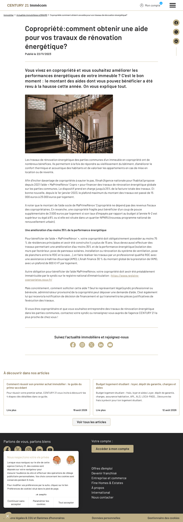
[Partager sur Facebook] (176, 22)
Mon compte (152, 5)
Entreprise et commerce (109, 478)
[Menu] (173, 4)
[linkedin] (39, 449)
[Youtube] (110, 345)
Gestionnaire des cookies (163, 518)
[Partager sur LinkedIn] (176, 41)
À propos (98, 488)
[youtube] (50, 449)
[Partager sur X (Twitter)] (176, 32)
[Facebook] (73, 345)
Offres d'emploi (102, 468)
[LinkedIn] (101, 345)
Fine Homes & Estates (107, 483)
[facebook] (7, 449)
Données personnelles (106, 518)
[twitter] (17, 449)
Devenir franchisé (104, 473)
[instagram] (28, 449)
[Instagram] (82, 345)
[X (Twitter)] (91, 345)
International (101, 492)
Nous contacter (102, 497)
